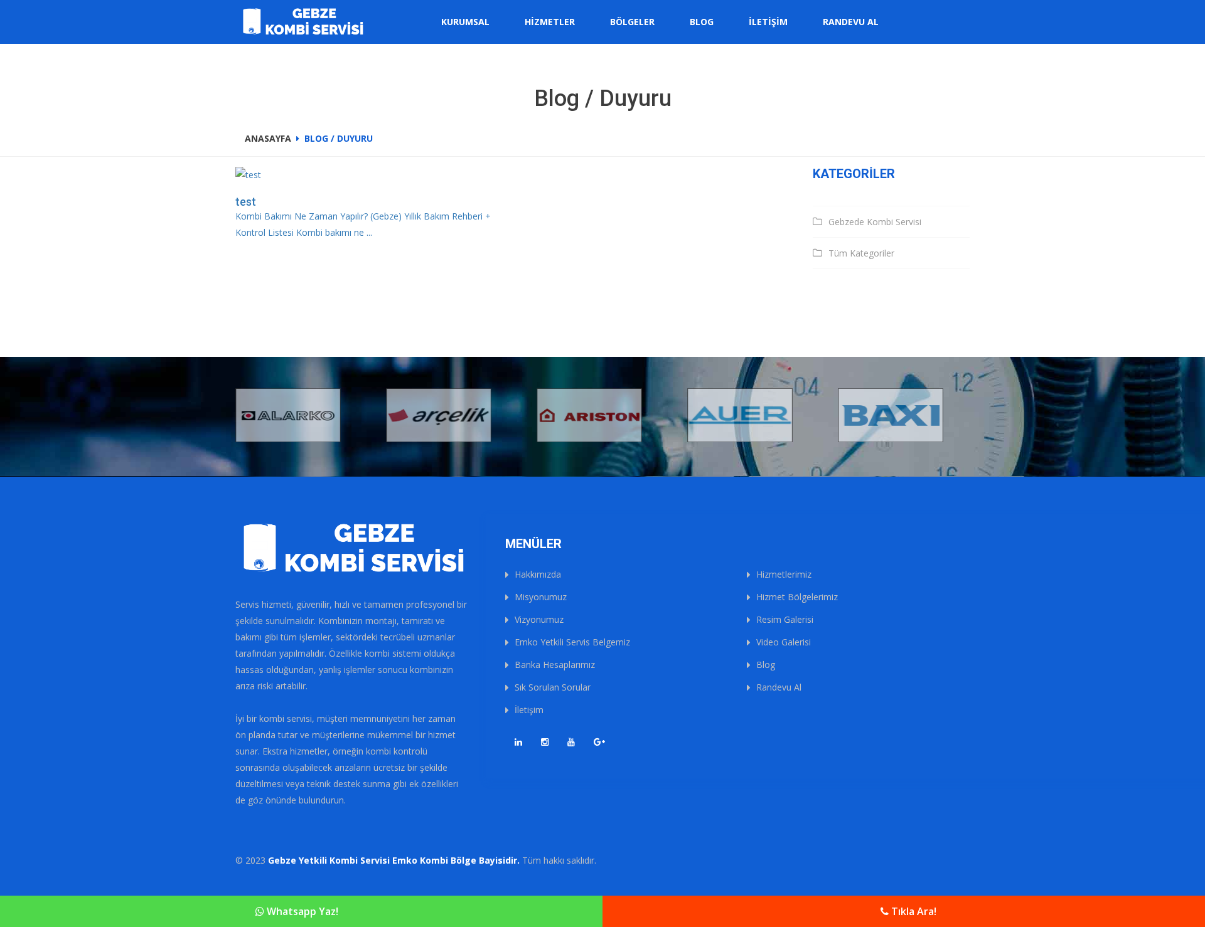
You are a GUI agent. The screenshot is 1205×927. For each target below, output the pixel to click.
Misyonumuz (541, 597)
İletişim (768, 22)
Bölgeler (632, 22)
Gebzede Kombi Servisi (874, 222)
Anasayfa (268, 138)
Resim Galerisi (784, 619)
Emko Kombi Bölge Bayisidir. (456, 860)
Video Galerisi (783, 642)
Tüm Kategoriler (861, 253)
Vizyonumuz (539, 619)
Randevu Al (851, 22)
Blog (702, 22)
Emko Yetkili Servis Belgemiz (572, 642)
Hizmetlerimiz (783, 574)
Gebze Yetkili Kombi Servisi (329, 860)
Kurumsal (465, 22)
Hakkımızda (538, 574)
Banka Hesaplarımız (555, 664)
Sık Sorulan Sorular (553, 687)
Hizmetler (550, 22)
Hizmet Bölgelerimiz (797, 597)
